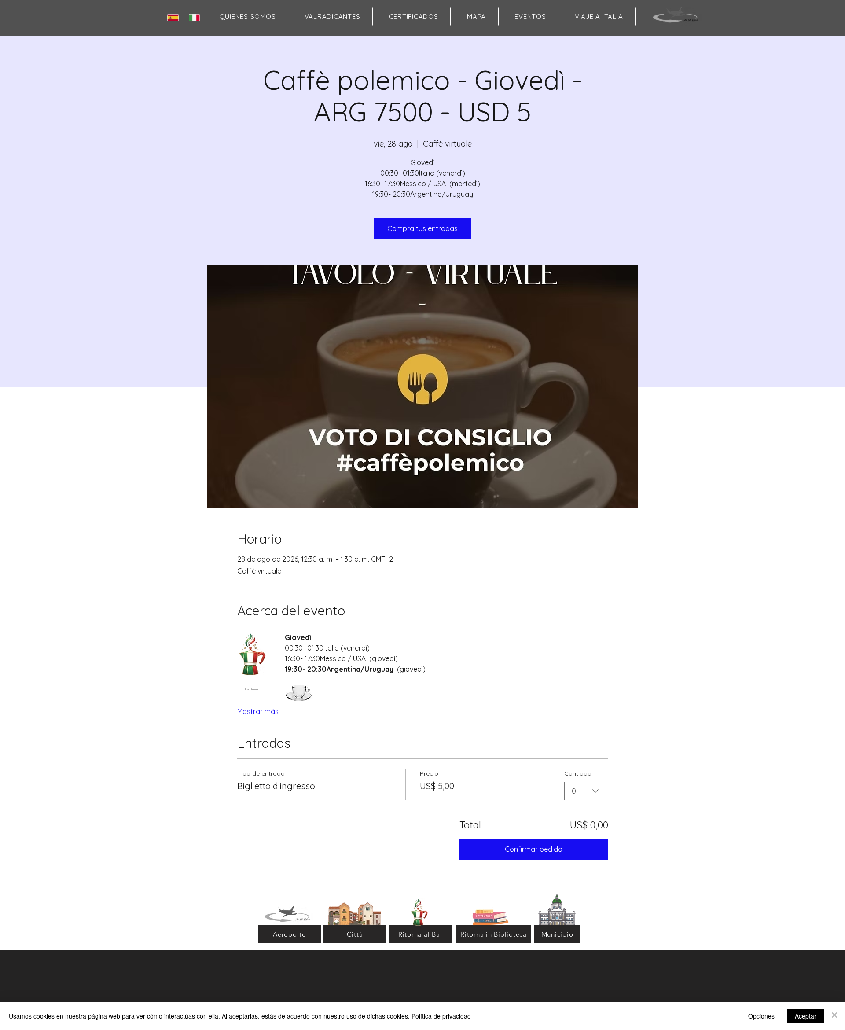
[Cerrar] (834, 1016)
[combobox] (586, 791)
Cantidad (578, 773)
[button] (476, 16)
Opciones (761, 1016)
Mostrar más (258, 711)
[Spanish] (174, 17)
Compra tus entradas (422, 228)
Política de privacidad (441, 1016)
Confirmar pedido (533, 849)
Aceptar (805, 1016)
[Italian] (196, 17)
